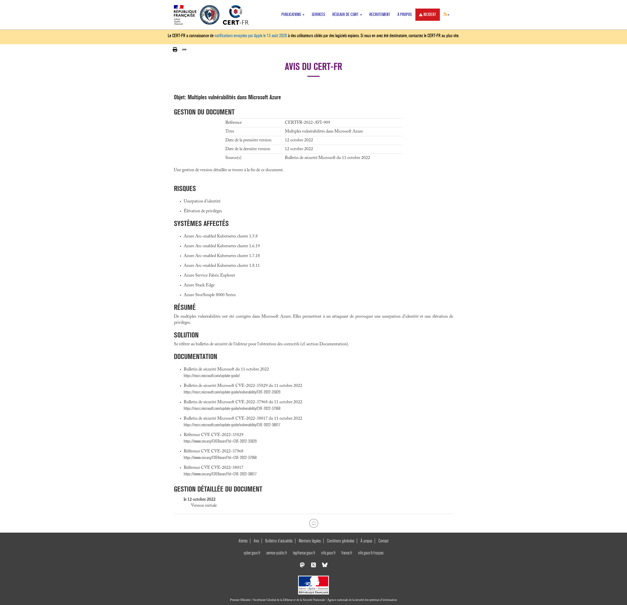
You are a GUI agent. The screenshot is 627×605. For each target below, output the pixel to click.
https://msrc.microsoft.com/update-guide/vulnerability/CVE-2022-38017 (232, 424)
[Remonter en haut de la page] (313, 523)
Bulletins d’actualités (279, 541)
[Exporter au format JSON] (184, 49)
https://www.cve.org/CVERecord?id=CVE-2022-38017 (220, 474)
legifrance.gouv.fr (304, 553)
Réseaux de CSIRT (346, 14)
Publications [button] (291, 14)
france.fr (346, 553)
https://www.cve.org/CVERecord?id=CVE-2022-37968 (220, 457)
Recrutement (379, 14)
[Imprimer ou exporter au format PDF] (175, 50)
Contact (383, 541)
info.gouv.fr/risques (371, 553)
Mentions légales (310, 541)
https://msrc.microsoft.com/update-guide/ (212, 375)
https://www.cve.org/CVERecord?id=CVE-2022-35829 (220, 441)
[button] (446, 14)
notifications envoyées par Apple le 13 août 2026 (251, 35)
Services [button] (318, 14)
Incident (429, 14)
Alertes (243, 541)
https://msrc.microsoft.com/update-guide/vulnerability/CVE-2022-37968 (232, 408)
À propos (405, 14)
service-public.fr (276, 553)
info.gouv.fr (328, 553)
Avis (256, 541)
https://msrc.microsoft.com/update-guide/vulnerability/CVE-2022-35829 (232, 392)
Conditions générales (340, 541)
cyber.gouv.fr (252, 553)
